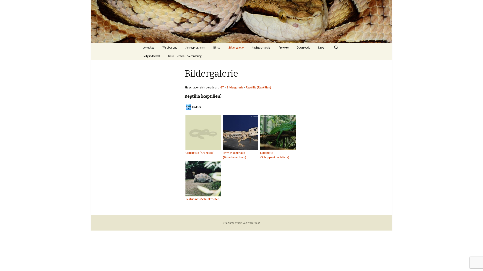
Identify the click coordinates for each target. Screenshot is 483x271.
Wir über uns (169, 47)
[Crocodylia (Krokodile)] (203, 132)
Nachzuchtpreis (261, 47)
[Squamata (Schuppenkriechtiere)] (278, 132)
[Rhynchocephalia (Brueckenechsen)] (240, 132)
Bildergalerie (236, 47)
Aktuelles (148, 47)
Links (321, 47)
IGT (221, 87)
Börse (216, 47)
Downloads (303, 47)
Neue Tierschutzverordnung (185, 56)
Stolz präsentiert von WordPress (241, 223)
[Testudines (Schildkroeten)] (203, 178)
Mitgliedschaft (151, 56)
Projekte (283, 47)
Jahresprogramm (195, 47)
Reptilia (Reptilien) (258, 87)
